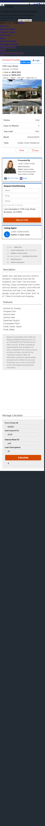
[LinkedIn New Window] (35, 4)
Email (25, 178)
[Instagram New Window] (39, 4)
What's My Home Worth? (11, 53)
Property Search (7, 32)
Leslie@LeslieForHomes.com (11, 1)
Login (37, 60)
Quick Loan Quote (8, 47)
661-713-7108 (12, 178)
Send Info (22, 220)
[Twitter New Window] (32, 4)
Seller (2, 50)
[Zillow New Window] (41, 4)
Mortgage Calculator (9, 44)
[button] (40, 95)
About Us (4, 26)
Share (21, 150)
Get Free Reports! (8, 41)
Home (21, 23)
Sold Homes (5, 35)
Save (36, 150)
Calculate (23, 457)
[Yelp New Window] (44, 4)
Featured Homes (7, 29)
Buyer (3, 38)
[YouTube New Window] (37, 4)
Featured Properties (11, 60)
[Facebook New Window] (29, 4)
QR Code (26, 62)
